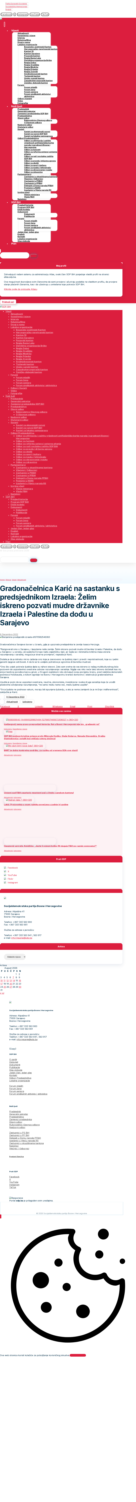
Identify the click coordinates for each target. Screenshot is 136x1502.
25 (5, 987)
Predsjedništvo (16, 1116)
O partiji (13, 1059)
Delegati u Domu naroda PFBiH (25, 1138)
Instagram (13, 882)
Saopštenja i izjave (20, 729)
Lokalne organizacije (19, 1080)
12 (8, 980)
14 (14, 980)
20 (11, 983)
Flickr (10, 879)
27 (11, 987)
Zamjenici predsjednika (20, 1119)
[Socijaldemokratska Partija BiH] (5, 19)
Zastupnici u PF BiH (19, 1135)
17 (1, 983)
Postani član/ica (16, 1156)
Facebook (13, 867)
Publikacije (14, 1067)
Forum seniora (16, 1091)
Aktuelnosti (12, 701)
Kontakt (13, 1075)
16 (20, 980)
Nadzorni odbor (17, 1127)
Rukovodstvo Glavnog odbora (24, 1124)
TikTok (12, 1187)
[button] (6, 14)
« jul (2, 993)
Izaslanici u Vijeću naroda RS (24, 1140)
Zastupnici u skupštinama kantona (26, 1143)
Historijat (13, 1062)
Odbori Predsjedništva (20, 1078)
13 (11, 980)
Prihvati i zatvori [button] (78, 1355)
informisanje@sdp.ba (21, 938)
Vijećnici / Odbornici (19, 1148)
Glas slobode (15, 1070)
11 (4, 980)
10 (1, 980)
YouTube (12, 875)
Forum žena (15, 1088)
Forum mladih (16, 1086)
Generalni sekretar (18, 1114)
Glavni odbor (15, 1122)
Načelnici (13, 1146)
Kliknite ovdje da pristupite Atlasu (20, 289)
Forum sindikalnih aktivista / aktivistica (28, 1094)
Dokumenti (14, 1064)
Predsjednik (15, 1111)
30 (20, 987)
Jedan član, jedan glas (20, 1072)
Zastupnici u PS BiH (19, 1132)
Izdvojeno (27, 701)
